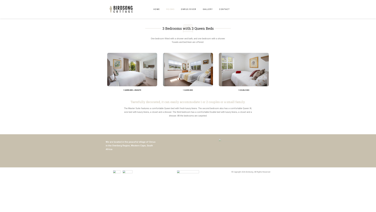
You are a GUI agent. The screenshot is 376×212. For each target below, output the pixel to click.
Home (156, 9)
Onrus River (188, 9)
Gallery (208, 9)
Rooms (170, 9)
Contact (224, 9)
